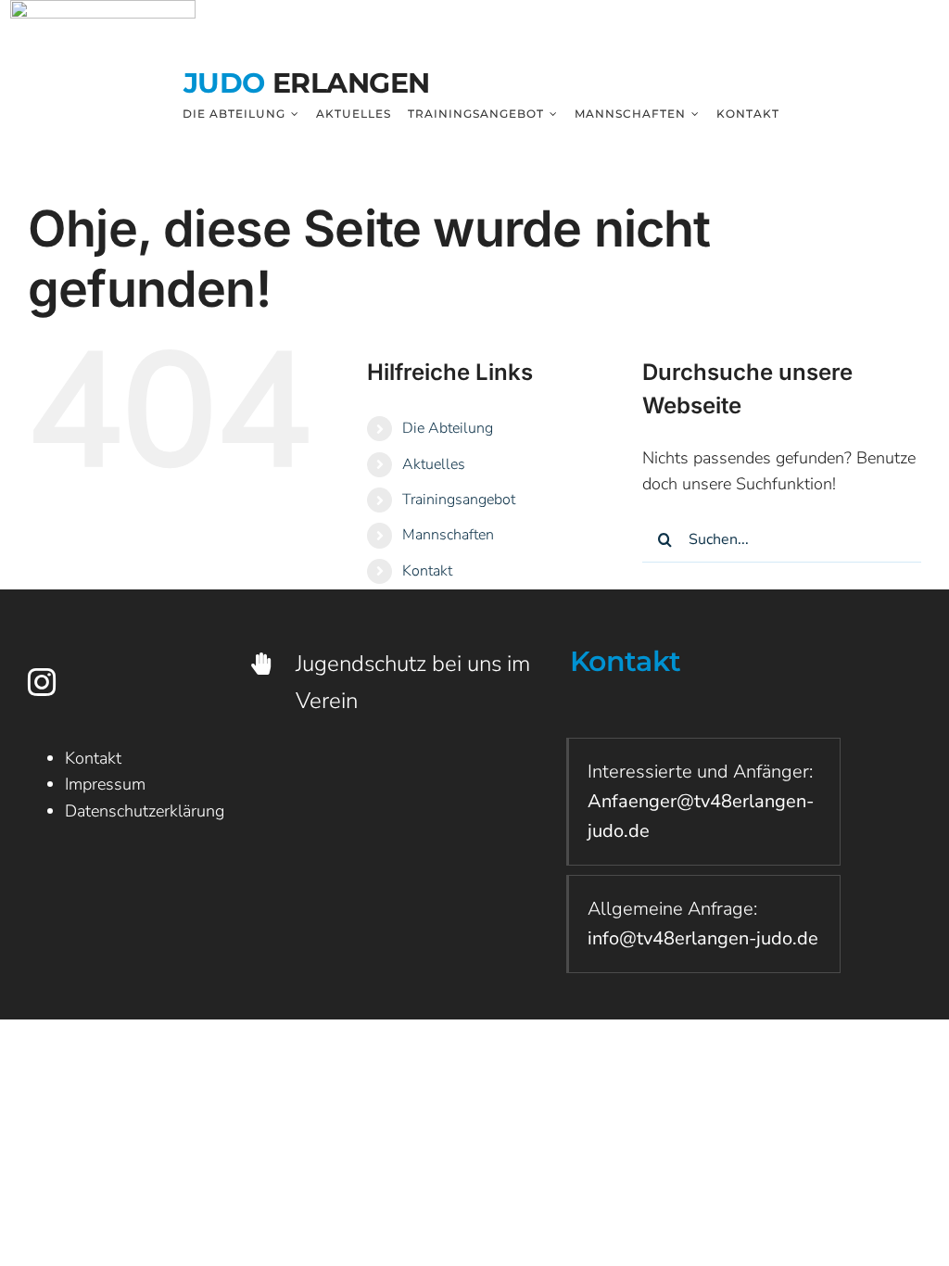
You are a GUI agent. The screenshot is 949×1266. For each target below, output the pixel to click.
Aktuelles (433, 464)
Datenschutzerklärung (144, 811)
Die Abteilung (447, 428)
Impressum (105, 784)
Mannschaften (448, 535)
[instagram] (42, 682)
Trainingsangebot (458, 499)
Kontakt (427, 571)
